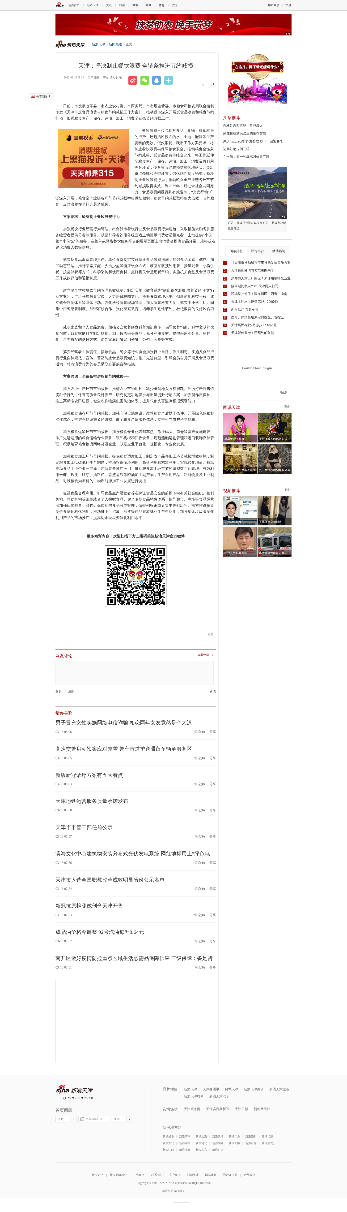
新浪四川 (251, 1136)
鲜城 (148, 5)
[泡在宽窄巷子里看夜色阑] (240, 445)
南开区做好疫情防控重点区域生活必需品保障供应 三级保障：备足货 (134, 958)
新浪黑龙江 (269, 1143)
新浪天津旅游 (279, 1089)
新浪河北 (201, 1143)
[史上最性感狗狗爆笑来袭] (275, 445)
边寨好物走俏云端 (236, 149)
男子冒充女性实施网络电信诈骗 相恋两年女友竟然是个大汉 (123, 723)
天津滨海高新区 (217, 1109)
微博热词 (278, 251)
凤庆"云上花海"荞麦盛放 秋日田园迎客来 (253, 141)
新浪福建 (267, 1136)
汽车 (175, 5)
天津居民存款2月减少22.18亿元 (254, 325)
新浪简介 (97, 1175)
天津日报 (241, 1109)
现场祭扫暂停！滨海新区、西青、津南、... (262, 294)
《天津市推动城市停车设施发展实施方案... (262, 262)
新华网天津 (262, 1109)
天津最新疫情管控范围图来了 (252, 270)
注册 (288, 5)
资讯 (109, 5)
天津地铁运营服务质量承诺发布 (91, 801)
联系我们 (157, 1175)
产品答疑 (249, 1175)
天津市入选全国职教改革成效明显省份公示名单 (110, 880)
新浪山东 (201, 1149)
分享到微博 (43, 96)
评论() (199, 732)
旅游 (122, 5)
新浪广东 (234, 1136)
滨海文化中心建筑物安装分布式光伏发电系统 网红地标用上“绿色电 (132, 854)
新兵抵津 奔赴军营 (244, 309)
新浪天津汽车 (219, 1096)
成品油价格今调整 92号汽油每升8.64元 (99, 932)
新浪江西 (168, 1149)
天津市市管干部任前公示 (84, 827)
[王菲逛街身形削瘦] (275, 497)
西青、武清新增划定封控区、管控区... (259, 317)
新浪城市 (168, 1136)
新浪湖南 (184, 1143)
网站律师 (210, 1175)
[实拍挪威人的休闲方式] (275, 414)
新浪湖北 (168, 1143)
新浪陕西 (218, 1143)
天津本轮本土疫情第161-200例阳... (256, 301)
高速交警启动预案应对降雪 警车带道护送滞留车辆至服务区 (123, 749)
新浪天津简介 (118, 1175)
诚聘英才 (193, 1175)
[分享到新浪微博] (134, 80)
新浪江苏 (251, 1143)
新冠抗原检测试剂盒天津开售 (89, 906)
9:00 (116, 1119)
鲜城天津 (231, 1089)
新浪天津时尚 (194, 1096)
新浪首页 (74, 5)
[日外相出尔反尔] (240, 497)
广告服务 (139, 1175)
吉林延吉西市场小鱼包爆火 (243, 125)
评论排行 (257, 251)
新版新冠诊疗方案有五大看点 (89, 775)
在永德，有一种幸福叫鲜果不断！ (248, 157)
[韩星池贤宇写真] (240, 414)
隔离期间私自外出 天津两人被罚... (256, 286)
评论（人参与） (113, 77)
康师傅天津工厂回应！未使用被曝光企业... (262, 278)
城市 (135, 5)
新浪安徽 (234, 1143)
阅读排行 (236, 251)
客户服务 (175, 1175)
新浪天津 (92, 5)
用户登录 (273, 5)
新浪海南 (184, 1149)
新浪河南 (184, 1136)
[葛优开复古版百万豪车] (275, 528)
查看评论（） (207, 655)
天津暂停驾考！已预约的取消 (252, 333)
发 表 (213, 691)
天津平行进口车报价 (249, 223)
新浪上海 (201, 1136)
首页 (61, 1119)
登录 (58, 691)
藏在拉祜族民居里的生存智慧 (244, 133)
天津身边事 (211, 1089)
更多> (288, 406)
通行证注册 (230, 1175)
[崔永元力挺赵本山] (240, 528)
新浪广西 (218, 1149)
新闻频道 (115, 44)
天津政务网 (192, 1109)
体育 (162, 5)
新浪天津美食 (254, 1089)
